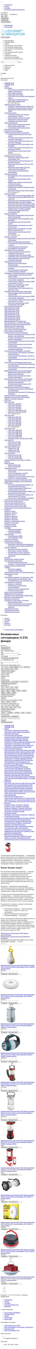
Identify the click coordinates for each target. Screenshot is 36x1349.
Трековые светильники (15, 185)
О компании (8, 4)
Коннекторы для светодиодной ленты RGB (18, 480)
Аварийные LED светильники (14, 250)
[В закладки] (19, 974)
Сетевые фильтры (13, 587)
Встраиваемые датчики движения (18, 552)
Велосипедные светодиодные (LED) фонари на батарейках (19, 384)
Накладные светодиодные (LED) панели (21, 190)
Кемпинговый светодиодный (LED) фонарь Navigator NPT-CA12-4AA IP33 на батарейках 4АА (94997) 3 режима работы (18, 1196)
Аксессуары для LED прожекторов (15, 329)
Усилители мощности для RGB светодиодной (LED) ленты (18, 474)
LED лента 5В (8, 440)
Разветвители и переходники (17, 585)
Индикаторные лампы (15, 602)
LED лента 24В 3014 (14, 420)
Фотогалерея (8, 1317)
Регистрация (8, 27)
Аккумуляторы (9, 534)
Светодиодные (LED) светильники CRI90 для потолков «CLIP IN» (21, 282)
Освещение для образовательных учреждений (18, 273)
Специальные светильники (13, 261)
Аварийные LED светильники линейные (21, 256)
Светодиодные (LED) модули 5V (14, 503)
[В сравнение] (21, 974)
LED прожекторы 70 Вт (11, 314)
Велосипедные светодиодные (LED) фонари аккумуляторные (19, 381)
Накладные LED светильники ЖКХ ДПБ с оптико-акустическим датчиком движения (21, 204)
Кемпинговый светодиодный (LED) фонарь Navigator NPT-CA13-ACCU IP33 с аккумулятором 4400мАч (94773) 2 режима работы (18, 1113)
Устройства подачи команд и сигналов (16, 600)
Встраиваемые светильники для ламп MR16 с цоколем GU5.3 (20, 229)
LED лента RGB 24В (14, 456)
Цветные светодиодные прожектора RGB (17, 324)
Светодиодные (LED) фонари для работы (17, 351)
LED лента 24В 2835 (14, 418)
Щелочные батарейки (15, 529)
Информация (5, 1296)
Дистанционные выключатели (17, 562)
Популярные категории (8, 1322)
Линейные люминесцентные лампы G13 (21, 106)
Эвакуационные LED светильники (19, 251)
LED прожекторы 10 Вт (11, 308)
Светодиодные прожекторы (13, 306)
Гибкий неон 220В (14, 451)
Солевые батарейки (14, 531)
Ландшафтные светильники (17, 248)
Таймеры (7, 567)
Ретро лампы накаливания (16, 126)
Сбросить (4, 718)
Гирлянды (7, 509)
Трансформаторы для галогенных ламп (20, 580)
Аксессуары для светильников (14, 592)
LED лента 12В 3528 (14, 407)
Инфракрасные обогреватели (13, 594)
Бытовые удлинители (15, 584)
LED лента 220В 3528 (15, 433)
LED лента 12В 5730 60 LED (17, 412)
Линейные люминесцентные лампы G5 (20, 108)
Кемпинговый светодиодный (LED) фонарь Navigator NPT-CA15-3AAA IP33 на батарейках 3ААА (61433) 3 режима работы (18, 1251)
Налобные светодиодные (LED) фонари (17, 387)
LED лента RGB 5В (14, 445)
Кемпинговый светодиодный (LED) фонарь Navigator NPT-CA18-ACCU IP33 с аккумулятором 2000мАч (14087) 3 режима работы (18, 1025)
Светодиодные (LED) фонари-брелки (16, 395)
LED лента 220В (9, 428)
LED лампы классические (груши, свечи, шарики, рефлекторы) (21, 90)
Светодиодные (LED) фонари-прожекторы (17, 362)
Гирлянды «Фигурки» (11, 519)
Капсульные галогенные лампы (18, 119)
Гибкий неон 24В (13, 450)
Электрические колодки (12, 612)
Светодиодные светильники (13, 131)
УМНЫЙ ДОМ (9, 83)
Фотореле (7, 557)
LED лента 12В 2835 (14, 404)
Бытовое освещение (10, 213)
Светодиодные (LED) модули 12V (15, 504)
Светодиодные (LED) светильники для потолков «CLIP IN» (20, 148)
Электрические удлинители (13, 582)
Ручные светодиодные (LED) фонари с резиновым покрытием (20, 348)
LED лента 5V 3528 (14, 442)
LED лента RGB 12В (14, 455)
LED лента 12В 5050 (14, 408)
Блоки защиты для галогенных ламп (19, 579)
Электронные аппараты (11, 541)
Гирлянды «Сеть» (10, 514)
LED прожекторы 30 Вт (11, 311)
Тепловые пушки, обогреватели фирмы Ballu (18, 595)
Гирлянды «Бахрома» (11, 516)
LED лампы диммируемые (16, 101)
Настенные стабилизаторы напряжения (20, 546)
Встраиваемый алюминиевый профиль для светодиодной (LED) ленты (21, 492)
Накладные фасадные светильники (19, 242)
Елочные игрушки (10, 524)
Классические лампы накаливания (19, 124)
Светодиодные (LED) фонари (13, 331)
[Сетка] (1, 943)
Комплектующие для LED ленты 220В (20, 438)
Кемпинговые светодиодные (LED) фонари (18, 370)
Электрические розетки (11, 610)
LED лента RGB (9, 453)
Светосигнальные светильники (18, 270)
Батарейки (7, 527)
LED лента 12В (9, 402)
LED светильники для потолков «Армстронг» (18, 1327)
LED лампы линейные (15, 93)
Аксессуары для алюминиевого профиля (21, 498)
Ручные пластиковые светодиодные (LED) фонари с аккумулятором (21, 335)
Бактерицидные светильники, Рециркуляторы (17, 264)
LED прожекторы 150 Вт (12, 318)
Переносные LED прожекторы (14, 326)
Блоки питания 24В (14, 466)
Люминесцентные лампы (12, 104)
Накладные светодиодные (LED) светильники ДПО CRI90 (18, 285)
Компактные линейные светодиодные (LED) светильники (20, 183)
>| (5, 1292)
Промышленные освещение (13, 156)
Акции (6, 621)
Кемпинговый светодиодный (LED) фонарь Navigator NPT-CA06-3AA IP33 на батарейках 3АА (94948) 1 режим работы (18, 996)
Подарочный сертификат (12, 1312)
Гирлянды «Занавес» (10, 513)
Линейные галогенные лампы (17, 121)
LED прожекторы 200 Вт (12, 319)
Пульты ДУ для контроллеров (17, 478)
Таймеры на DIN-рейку (15, 570)
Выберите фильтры (14, 718)
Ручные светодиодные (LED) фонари (16, 332)
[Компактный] (5, 943)
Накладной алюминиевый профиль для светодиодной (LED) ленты (20, 485)
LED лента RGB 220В (15, 458)
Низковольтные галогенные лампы (19, 118)
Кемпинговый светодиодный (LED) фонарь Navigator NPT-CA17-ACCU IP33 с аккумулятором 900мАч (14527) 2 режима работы (18, 1278)
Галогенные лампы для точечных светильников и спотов (18, 115)
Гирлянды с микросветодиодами (14, 521)
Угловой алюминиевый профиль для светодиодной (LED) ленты (19, 488)
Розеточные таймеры (14, 569)
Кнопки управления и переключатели (20, 604)
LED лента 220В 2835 (15, 430)
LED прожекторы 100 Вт (12, 316)
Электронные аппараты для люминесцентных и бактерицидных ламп (17, 824)
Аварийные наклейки (15, 260)
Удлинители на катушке (15, 590)
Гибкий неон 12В (13, 448)
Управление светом (10, 468)
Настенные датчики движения (17, 549)
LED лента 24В (9, 415)
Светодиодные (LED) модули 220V (15, 506)
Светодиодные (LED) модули (13, 501)
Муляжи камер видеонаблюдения (14, 566)
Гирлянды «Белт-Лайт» (11, 523)
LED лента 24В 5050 (14, 425)
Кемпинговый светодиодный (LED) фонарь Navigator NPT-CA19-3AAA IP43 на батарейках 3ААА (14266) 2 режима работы (18, 967)
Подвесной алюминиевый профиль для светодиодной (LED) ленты (20, 495)
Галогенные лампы (10, 113)
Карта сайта (8, 1319)
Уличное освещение (10, 237)
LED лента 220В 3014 (15, 432)
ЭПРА (10, 575)
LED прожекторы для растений (14, 327)
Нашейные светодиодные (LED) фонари (17, 397)
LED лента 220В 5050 (15, 437)
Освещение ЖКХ (9, 194)
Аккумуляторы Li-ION (15, 537)
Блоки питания (9, 463)
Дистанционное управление (13, 561)
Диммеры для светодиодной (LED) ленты (21, 476)
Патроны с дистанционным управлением (21, 564)
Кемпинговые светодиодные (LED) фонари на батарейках (19, 376)
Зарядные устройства (11, 539)
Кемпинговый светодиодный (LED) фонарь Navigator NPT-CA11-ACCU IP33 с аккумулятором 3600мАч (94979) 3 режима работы (18, 1169)
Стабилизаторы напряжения (13, 542)
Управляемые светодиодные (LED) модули (17, 508)
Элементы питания (10, 526)
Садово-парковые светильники (18, 246)
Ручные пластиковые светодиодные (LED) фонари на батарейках (21, 338)
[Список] (3, 943)
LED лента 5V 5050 (14, 443)
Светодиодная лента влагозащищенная (16, 499)
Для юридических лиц (11, 1304)
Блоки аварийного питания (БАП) (19, 258)
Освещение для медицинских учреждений (17, 291)
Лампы (6, 86)
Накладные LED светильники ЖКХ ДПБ (21, 195)
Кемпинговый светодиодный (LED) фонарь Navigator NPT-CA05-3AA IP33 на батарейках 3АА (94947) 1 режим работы (18, 1224)
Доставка (7, 8)
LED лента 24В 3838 (14, 423)
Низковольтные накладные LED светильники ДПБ (18, 211)
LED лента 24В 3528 (14, 422)
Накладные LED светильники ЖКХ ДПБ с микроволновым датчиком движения (21, 201)
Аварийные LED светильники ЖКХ (19, 255)
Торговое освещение (10, 174)
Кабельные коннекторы (11, 599)
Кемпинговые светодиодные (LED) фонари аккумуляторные (19, 373)
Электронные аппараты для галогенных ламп (18, 577)
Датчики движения (10, 547)
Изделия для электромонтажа (13, 597)
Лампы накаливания (10, 123)
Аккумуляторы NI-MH (15, 536)
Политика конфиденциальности (14, 9)
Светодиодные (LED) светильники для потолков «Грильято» (20, 141)
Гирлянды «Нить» (10, 511)
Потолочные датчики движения (18, 551)
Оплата (6, 6)
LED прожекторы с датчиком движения (17, 323)
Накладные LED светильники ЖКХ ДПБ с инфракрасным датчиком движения (21, 207)
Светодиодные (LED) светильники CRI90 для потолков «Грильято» (21, 279)
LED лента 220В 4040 (15, 435)
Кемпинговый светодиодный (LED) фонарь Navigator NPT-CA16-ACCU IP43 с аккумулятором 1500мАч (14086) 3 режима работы (18, 1054)
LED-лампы (8, 88)
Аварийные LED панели (16, 253)
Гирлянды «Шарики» (11, 518)
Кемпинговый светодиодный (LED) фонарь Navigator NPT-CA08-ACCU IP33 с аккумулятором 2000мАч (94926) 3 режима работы (18, 1083)
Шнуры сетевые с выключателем (18, 589)
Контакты (7, 625)
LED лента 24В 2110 (14, 417)
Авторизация (8, 25)
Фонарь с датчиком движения (13, 399)
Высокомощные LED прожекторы (15, 321)
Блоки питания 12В (14, 465)
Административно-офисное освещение (16, 132)
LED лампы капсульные (15, 94)
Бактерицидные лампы (11, 129)
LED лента (7, 400)
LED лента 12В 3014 (14, 405)
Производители (9, 1314)
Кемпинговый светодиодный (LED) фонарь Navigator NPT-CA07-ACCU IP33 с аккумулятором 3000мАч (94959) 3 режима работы (18, 1142)
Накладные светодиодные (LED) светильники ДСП (18, 158)
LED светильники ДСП (11, 1330)
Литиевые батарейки (14, 532)
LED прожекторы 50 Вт (11, 313)
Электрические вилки (11, 608)
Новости (7, 623)
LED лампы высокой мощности (18, 99)
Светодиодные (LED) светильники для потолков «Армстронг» (20, 138)
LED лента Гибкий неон (12, 446)
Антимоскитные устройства (17, 271)
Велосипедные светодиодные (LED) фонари (18, 379)
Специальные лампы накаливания (19, 127)
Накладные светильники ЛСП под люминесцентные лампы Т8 (19, 168)
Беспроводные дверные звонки (14, 559)
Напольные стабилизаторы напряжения (20, 544)
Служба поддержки (7, 1309)
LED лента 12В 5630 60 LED (17, 410)
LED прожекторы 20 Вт (11, 309)
